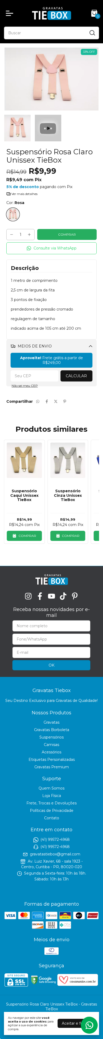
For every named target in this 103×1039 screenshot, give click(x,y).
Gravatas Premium (51, 767)
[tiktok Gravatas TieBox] (63, 596)
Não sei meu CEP (25, 386)
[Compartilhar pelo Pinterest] (65, 401)
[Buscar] (91, 33)
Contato (51, 818)
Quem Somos (51, 788)
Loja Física (51, 795)
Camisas (51, 744)
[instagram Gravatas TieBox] (28, 596)
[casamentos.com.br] (77, 984)
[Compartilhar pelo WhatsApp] (38, 401)
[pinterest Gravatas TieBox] (75, 596)
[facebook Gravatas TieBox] (40, 596)
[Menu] (10, 13)
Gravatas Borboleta (51, 729)
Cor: (15, 202)
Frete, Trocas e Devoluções (51, 803)
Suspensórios (51, 737)
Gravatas (51, 722)
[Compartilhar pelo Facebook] (47, 401)
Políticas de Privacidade (51, 810)
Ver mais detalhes (24, 194)
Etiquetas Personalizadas (52, 759)
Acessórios (51, 752)
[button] (51, 248)
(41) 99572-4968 (55, 839)
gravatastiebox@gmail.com (55, 854)
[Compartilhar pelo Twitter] (56, 401)
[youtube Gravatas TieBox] (51, 596)
